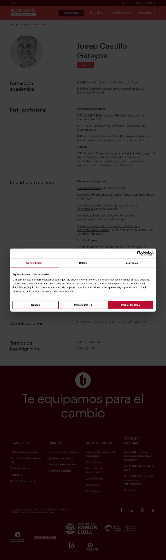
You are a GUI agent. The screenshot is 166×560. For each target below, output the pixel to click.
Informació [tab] (131, 263)
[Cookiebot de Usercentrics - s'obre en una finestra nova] (139, 253)
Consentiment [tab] (34, 263)
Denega (35, 304)
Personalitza (81, 304)
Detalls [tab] (83, 263)
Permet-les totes (130, 304)
